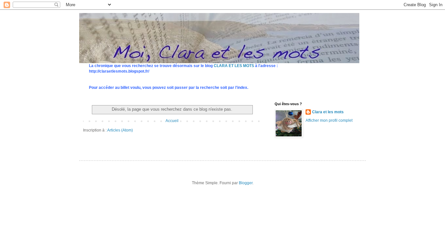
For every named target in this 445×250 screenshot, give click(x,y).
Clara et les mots (328, 112)
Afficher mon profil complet (329, 120)
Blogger (245, 183)
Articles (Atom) (120, 130)
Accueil (172, 120)
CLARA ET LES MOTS (234, 65)
